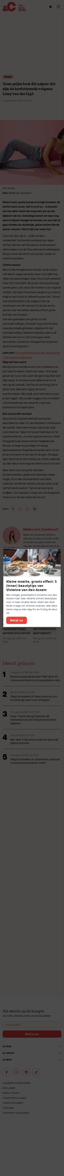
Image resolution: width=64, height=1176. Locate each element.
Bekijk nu (16, 620)
